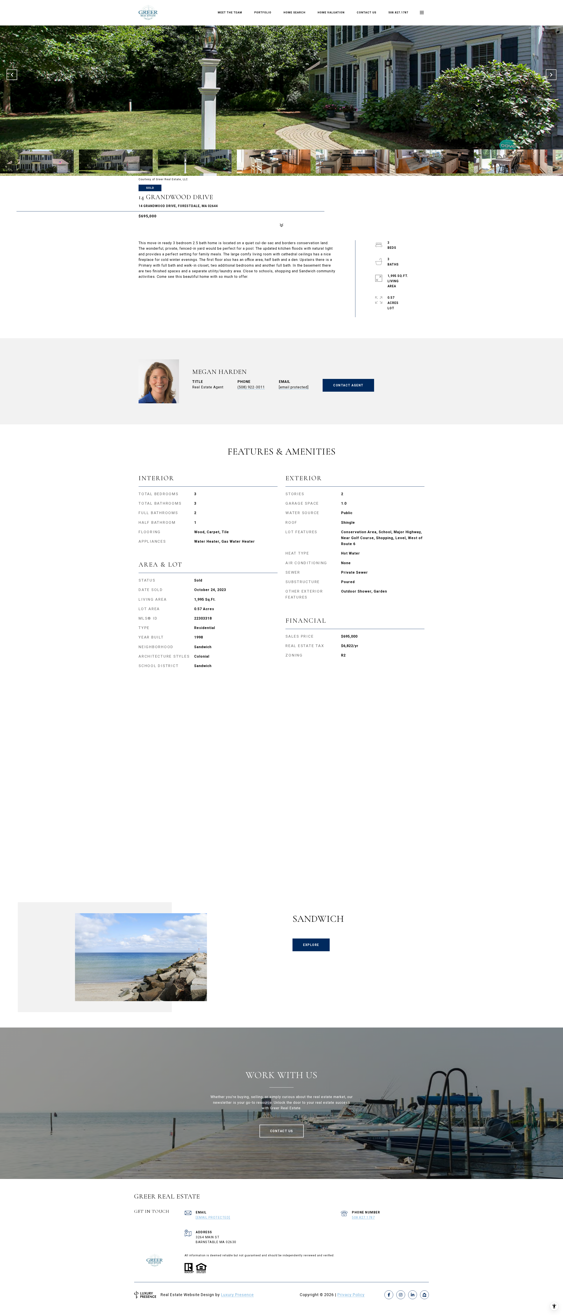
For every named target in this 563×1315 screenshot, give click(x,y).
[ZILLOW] (424, 1294)
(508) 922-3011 (251, 387)
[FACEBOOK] (388, 1294)
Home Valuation (331, 12)
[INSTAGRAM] (400, 1294)
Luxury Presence (237, 1294)
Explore (311, 945)
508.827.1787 (398, 12)
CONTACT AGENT (348, 385)
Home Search (294, 12)
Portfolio (262, 12)
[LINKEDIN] (412, 1294)
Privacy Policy (351, 1294)
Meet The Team (230, 12)
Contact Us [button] (281, 1131)
